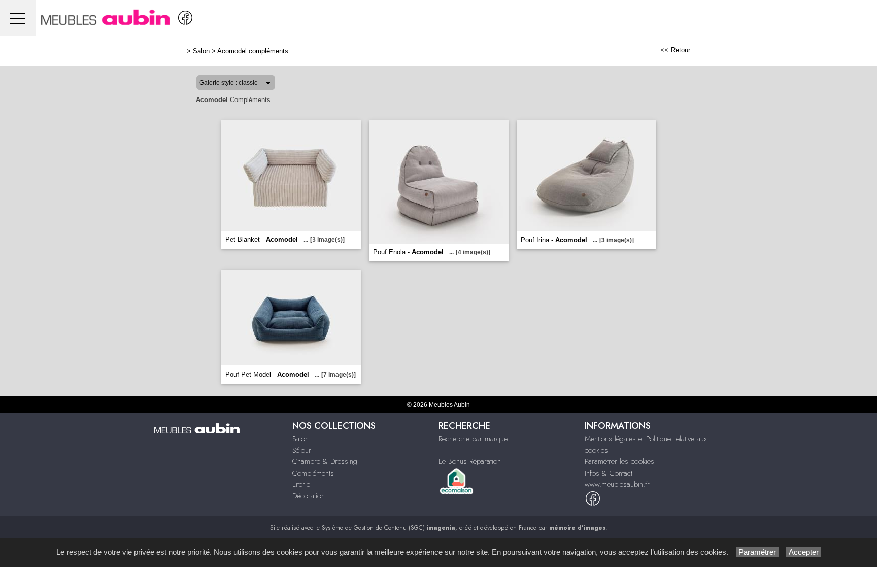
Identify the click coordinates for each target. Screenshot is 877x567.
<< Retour (675, 50)
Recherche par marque (473, 438)
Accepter (804, 552)
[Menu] (18, 18)
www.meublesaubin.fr (617, 484)
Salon (201, 51)
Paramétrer (757, 552)
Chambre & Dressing (324, 461)
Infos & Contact (608, 473)
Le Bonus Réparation (469, 461)
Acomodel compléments (252, 51)
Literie (301, 484)
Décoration (308, 496)
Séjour (301, 450)
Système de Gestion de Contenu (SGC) (388, 527)
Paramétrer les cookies (619, 461)
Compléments (313, 473)
